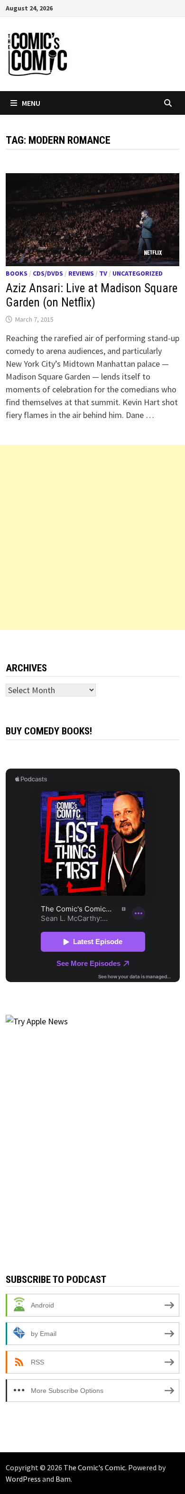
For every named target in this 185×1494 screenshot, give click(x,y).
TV (103, 273)
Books (17, 273)
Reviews (81, 273)
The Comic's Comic (94, 1467)
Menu (31, 103)
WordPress (23, 1479)
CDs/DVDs (48, 273)
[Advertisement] (92, 537)
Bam (63, 1479)
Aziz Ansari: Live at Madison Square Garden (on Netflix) (91, 295)
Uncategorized (137, 273)
